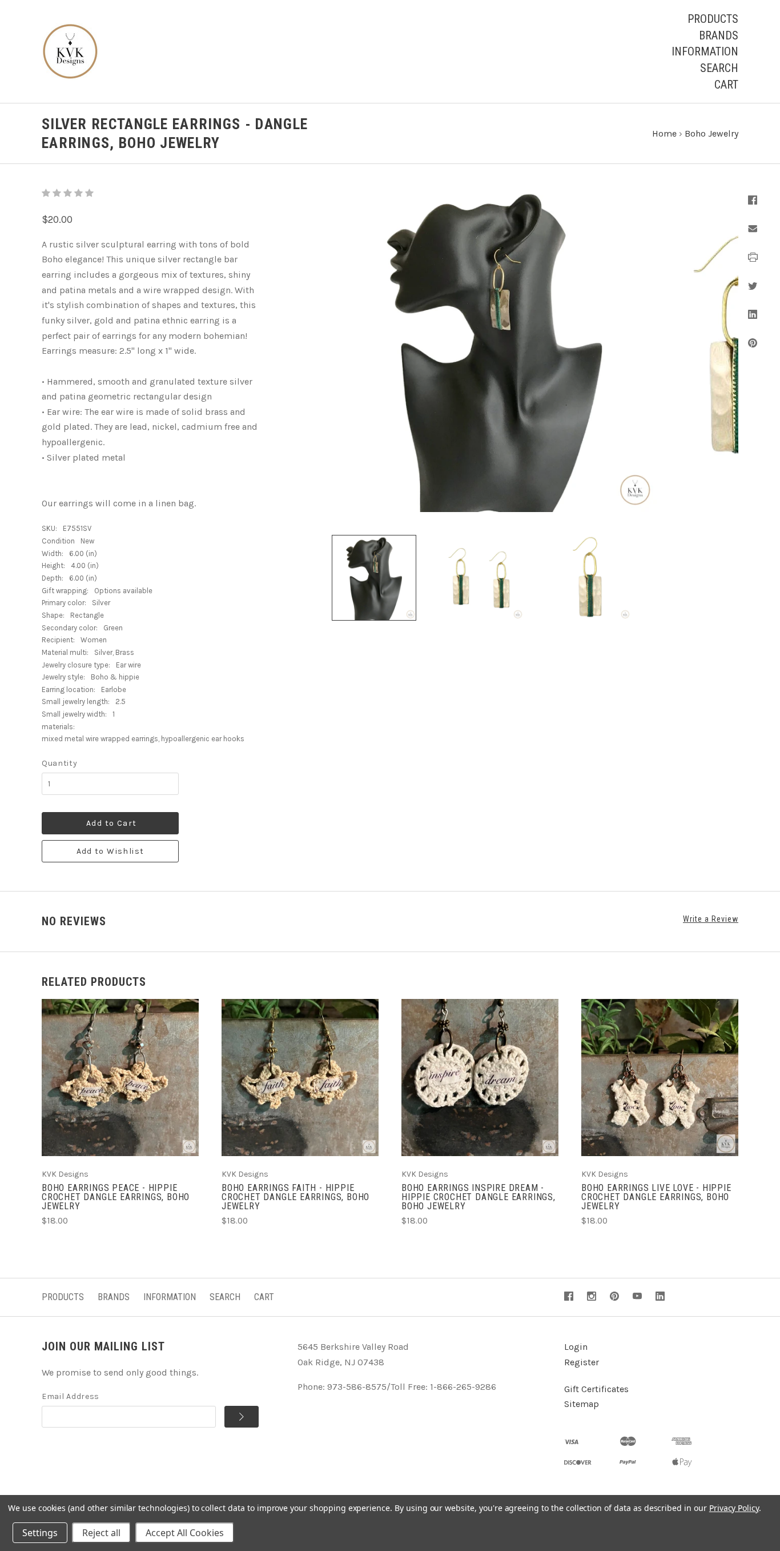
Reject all (101, 1532)
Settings (40, 1532)
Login (576, 1346)
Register (581, 1362)
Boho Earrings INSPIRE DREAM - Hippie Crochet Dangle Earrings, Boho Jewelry (478, 1197)
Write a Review (710, 919)
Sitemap (581, 1403)
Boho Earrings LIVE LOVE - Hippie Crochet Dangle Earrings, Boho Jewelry (656, 1197)
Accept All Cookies (185, 1532)
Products (712, 19)
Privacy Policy (734, 1507)
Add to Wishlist (110, 851)
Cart (726, 84)
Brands (718, 35)
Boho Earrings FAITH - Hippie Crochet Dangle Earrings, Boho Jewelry (295, 1197)
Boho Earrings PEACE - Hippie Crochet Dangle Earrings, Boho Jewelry (116, 1197)
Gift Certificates (596, 1389)
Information (705, 51)
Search (719, 68)
